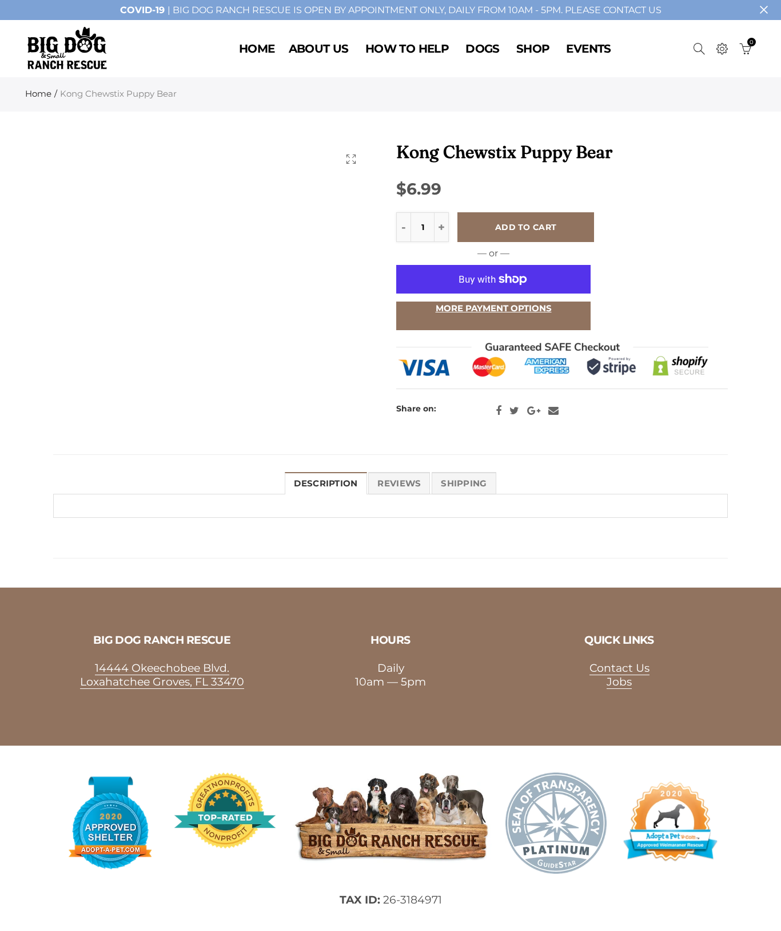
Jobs (619, 681)
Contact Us (619, 668)
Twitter (514, 411)
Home (38, 94)
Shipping (464, 483)
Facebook (498, 411)
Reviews (399, 483)
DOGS (482, 49)
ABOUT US (319, 49)
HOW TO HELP (407, 49)
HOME (257, 49)
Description (325, 483)
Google (533, 411)
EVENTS (588, 49)
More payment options (494, 308)
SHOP (533, 49)
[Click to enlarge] (351, 159)
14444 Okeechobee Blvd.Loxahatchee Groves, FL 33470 (162, 674)
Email (553, 411)
